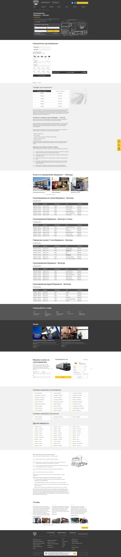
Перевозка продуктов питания (37, 546)
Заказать (35, 347)
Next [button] (91, 369)
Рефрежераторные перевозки (52, 540)
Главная (34, 9)
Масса (34, 71)
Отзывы (63, 543)
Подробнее (80, 377)
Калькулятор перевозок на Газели (77, 543)
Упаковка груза (49, 545)
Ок (74, 553)
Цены (63, 539)
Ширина (39, 67)
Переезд (34, 548)
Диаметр (48, 67)
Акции (63, 546)
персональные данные (66, 552)
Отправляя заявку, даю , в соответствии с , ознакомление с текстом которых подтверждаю (46, 33)
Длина (34, 67)
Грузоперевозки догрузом (37, 539)
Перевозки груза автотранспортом (38, 541)
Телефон (35, 29)
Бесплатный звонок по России (82, 2)
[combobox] (39, 62)
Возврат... (48, 71)
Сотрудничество (64, 541)
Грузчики (43, 71)
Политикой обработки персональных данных (46, 33)
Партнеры (63, 544)
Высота (43, 67)
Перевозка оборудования (37, 544)
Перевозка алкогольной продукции (52, 543)
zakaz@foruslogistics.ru (45, 2)
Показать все (85, 359)
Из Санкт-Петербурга (75, 547)
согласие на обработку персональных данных (48, 32)
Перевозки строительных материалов (39, 543)
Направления (39, 9)
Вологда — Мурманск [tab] (60, 91)
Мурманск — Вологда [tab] (41, 91)
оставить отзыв (84, 527)
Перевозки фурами (75, 539)
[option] (71, 369)
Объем (39, 71)
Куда (47, 26)
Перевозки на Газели (75, 541)
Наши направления (50, 547)
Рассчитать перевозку (42, 75)
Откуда (35, 26)
